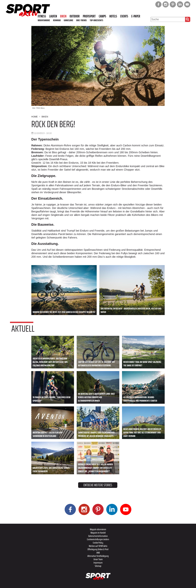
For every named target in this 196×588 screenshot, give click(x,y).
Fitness (42, 16)
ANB (98, 552)
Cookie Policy (98, 542)
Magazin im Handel (98, 532)
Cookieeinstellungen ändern (98, 539)
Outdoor (75, 16)
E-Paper (135, 16)
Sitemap (98, 566)
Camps (102, 16)
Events (124, 16)
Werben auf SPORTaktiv (98, 546)
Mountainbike (44, 20)
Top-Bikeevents (96, 20)
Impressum (98, 562)
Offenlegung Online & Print (98, 549)
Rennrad (57, 20)
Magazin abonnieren (98, 529)
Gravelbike (68, 20)
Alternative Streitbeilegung (98, 556)
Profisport (89, 16)
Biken (63, 16)
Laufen (53, 16)
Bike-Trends (81, 20)
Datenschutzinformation (98, 536)
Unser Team (98, 559)
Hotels (113, 16)
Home (34, 117)
